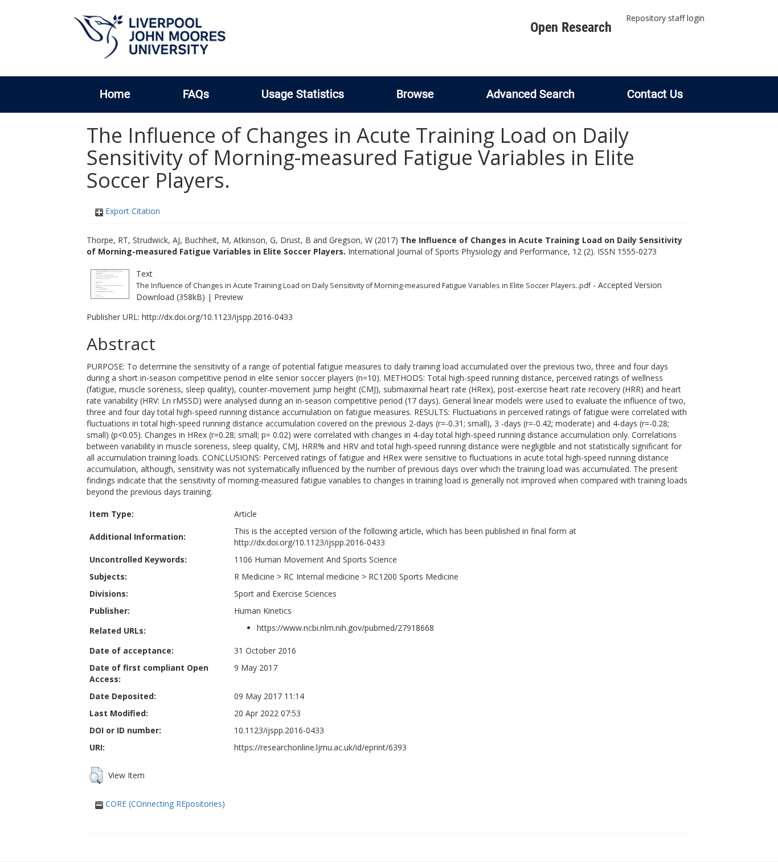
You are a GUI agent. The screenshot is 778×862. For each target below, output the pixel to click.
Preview (228, 297)
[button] (96, 775)
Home (115, 94)
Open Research (571, 27)
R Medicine (254, 576)
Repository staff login (665, 18)
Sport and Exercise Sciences (285, 593)
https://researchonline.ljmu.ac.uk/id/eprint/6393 (320, 747)
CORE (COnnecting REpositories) (164, 803)
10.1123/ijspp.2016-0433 (279, 730)
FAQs (196, 94)
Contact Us (655, 94)
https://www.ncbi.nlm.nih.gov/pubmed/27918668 (345, 627)
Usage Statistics (302, 94)
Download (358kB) (170, 297)
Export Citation (131, 211)
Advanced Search (530, 94)
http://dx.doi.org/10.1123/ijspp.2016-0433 (217, 316)
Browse (415, 94)
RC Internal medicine (321, 576)
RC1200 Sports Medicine (413, 576)
